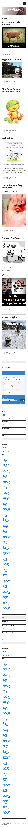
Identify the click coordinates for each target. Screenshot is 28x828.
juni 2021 (5, 487)
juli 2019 (4, 514)
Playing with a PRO (14, 425)
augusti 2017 (5, 541)
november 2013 (6, 593)
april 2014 (5, 587)
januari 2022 (5, 480)
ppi (14, 81)
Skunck (7, 82)
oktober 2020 (6, 497)
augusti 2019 (5, 513)
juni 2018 (5, 529)
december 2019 (6, 508)
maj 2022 (5, 475)
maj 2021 (5, 488)
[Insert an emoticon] (16, 400)
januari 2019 (5, 521)
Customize (23, 403)
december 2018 (6, 523)
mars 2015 (5, 575)
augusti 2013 (5, 597)
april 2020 (5, 504)
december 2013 (6, 592)
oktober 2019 (6, 510)
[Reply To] (18, 377)
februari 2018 (6, 534)
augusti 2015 (5, 569)
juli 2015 (4, 570)
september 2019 (6, 512)
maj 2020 (5, 503)
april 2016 (5, 560)
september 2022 (6, 472)
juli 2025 (4, 459)
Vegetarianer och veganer (11, 23)
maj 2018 (5, 530)
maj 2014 (5, 586)
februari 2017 (6, 548)
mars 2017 (5, 547)
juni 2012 (5, 612)
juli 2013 (4, 598)
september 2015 (6, 568)
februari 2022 (6, 479)
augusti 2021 (5, 485)
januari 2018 (5, 535)
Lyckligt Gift (8, 137)
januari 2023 (5, 470)
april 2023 (5, 468)
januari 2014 (5, 591)
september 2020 (6, 498)
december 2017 (6, 536)
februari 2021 (6, 492)
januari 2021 (5, 493)
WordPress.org (6, 418)
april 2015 (5, 574)
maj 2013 (5, 601)
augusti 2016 (5, 556)
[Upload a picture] (18, 400)
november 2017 (6, 537)
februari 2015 (6, 576)
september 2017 (6, 540)
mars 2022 (5, 477)
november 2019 (6, 509)
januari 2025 (5, 460)
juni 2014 (5, 585)
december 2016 (6, 551)
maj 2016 (5, 559)
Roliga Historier (9, 53)
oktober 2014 (6, 581)
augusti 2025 (5, 458)
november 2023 (6, 464)
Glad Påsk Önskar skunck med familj (11, 90)
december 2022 (6, 471)
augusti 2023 (5, 465)
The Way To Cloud (11, 238)
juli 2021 (4, 486)
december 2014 (6, 579)
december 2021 (6, 481)
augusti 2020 (6, 499)
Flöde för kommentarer (8, 416)
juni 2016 (5, 558)
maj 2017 (5, 545)
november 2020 (6, 496)
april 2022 (5, 476)
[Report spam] (17, 377)
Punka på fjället (10, 317)
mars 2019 (5, 519)
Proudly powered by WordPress (9, 823)
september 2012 (6, 610)
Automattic (4, 824)
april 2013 (5, 602)
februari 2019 (6, 520)
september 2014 (6, 582)
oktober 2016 (6, 553)
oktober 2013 (6, 595)
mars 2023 (5, 469)
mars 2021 (5, 491)
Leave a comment (6, 54)
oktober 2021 (6, 482)
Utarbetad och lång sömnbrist (12, 186)
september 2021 (6, 483)
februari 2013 (6, 604)
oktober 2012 (6, 609)
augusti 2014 (5, 584)
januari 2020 (5, 507)
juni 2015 (5, 571)
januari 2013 (5, 606)
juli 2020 (5, 501)
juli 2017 (4, 542)
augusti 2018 (5, 527)
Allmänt (4, 447)
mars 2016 (5, 562)
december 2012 (6, 607)
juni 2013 (5, 599)
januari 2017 (5, 549)
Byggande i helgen (11, 59)
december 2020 (6, 494)
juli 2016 (4, 557)
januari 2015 (5, 577)
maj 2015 (5, 573)
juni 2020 (5, 502)
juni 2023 (5, 466)
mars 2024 (5, 461)
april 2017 (5, 546)
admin (15, 52)
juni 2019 (5, 515)
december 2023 (6, 463)
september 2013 (6, 596)
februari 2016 (6, 563)
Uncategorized (9, 311)
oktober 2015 (5, 566)
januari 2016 (5, 564)
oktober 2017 (5, 538)
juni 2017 (5, 543)
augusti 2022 (5, 474)
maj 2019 (5, 516)
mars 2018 (5, 532)
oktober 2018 (6, 525)
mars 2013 (5, 603)
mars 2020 (5, 505)
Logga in (5, 414)
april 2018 (5, 531)
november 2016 (6, 552)
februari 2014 (6, 590)
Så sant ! (6, 275)
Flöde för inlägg (6, 415)
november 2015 (6, 565)
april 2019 (5, 518)
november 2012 (6, 608)
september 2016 (6, 554)
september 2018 (6, 526)
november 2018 (6, 524)
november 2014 (6, 580)
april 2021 (5, 490)
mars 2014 (5, 588)
